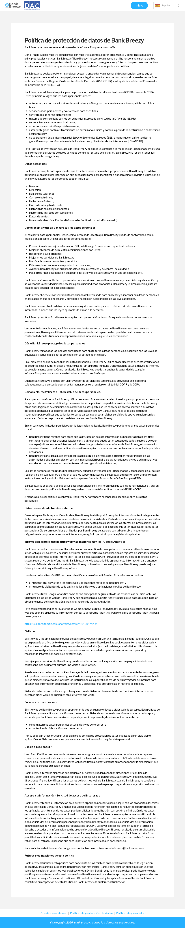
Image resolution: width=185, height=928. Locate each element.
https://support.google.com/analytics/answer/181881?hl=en (61, 623)
